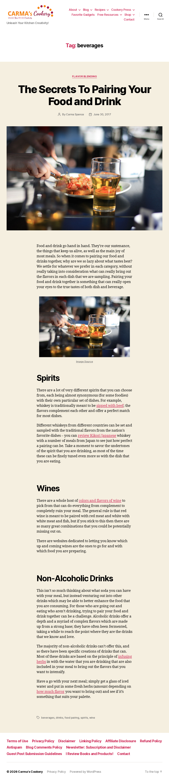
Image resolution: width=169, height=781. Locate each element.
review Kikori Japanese (97, 435)
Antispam (14, 747)
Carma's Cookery (30, 771)
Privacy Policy (43, 741)
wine (92, 717)
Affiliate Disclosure (120, 741)
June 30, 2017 (102, 114)
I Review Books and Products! (89, 754)
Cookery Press (121, 9)
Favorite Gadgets (83, 14)
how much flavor (51, 691)
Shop (127, 14)
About (73, 9)
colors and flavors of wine (100, 500)
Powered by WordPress (85, 771)
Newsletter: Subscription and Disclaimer (98, 747)
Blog (86, 9)
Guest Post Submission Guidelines (34, 754)
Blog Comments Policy (44, 747)
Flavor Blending (84, 76)
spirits (84, 717)
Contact (129, 19)
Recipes (100, 9)
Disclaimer (66, 741)
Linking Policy (90, 741)
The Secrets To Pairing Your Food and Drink (84, 95)
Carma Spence (75, 114)
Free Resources (107, 14)
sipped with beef (109, 405)
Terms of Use (17, 741)
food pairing (72, 717)
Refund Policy (151, 741)
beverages (47, 717)
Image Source (84, 361)
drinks (59, 717)
